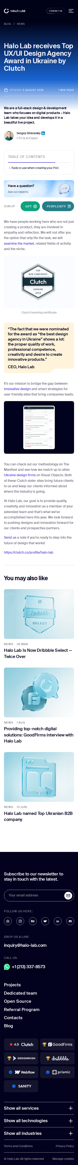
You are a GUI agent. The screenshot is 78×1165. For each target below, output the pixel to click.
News (21, 24)
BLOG (7, 24)
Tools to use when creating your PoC (35, 168)
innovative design (17, 389)
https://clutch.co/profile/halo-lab (28, 552)
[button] (39, 1108)
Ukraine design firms (20, 475)
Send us (10, 537)
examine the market (19, 244)
